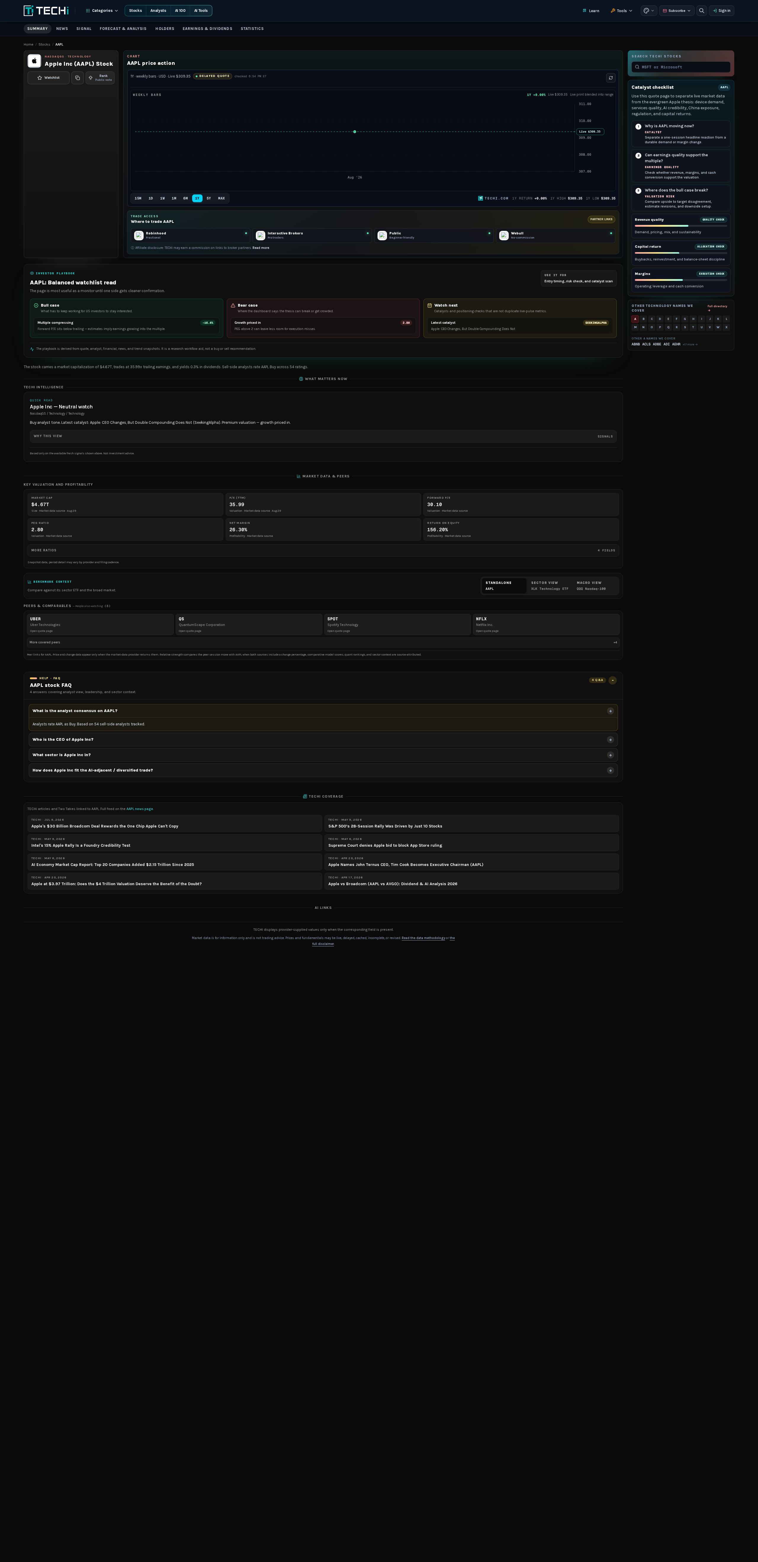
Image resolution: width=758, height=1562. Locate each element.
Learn (594, 11)
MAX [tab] (221, 198)
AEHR (676, 344)
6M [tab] (185, 198)
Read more (261, 248)
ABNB (636, 344)
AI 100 (180, 10)
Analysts (158, 10)
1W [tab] (162, 198)
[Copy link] (77, 77)
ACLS (646, 344)
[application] (373, 144)
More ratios (323, 550)
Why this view (323, 436)
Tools (622, 11)
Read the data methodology (423, 938)
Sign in (724, 10)
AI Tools (201, 10)
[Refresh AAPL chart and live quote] (611, 78)
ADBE (657, 344)
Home (28, 44)
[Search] (701, 10)
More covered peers (323, 642)
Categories (102, 10)
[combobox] (684, 67)
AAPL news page (139, 809)
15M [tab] (138, 198)
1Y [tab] (197, 198)
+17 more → (690, 344)
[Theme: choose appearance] (649, 10)
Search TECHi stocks (656, 56)
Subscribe (677, 11)
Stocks (135, 10)
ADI (667, 344)
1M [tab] (174, 198)
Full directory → (717, 308)
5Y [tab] (209, 198)
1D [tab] (151, 198)
